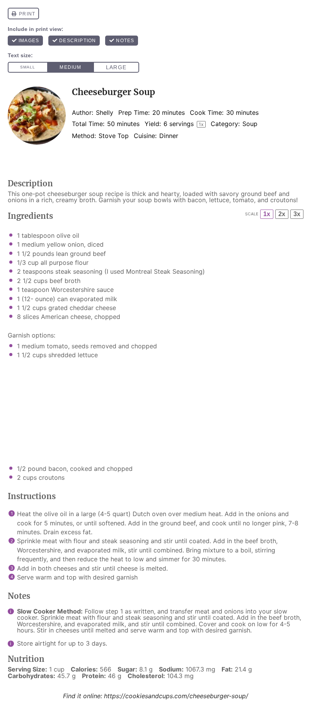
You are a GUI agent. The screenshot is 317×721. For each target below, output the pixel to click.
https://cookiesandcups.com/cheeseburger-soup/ (176, 696)
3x (296, 214)
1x (266, 214)
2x (281, 214)
